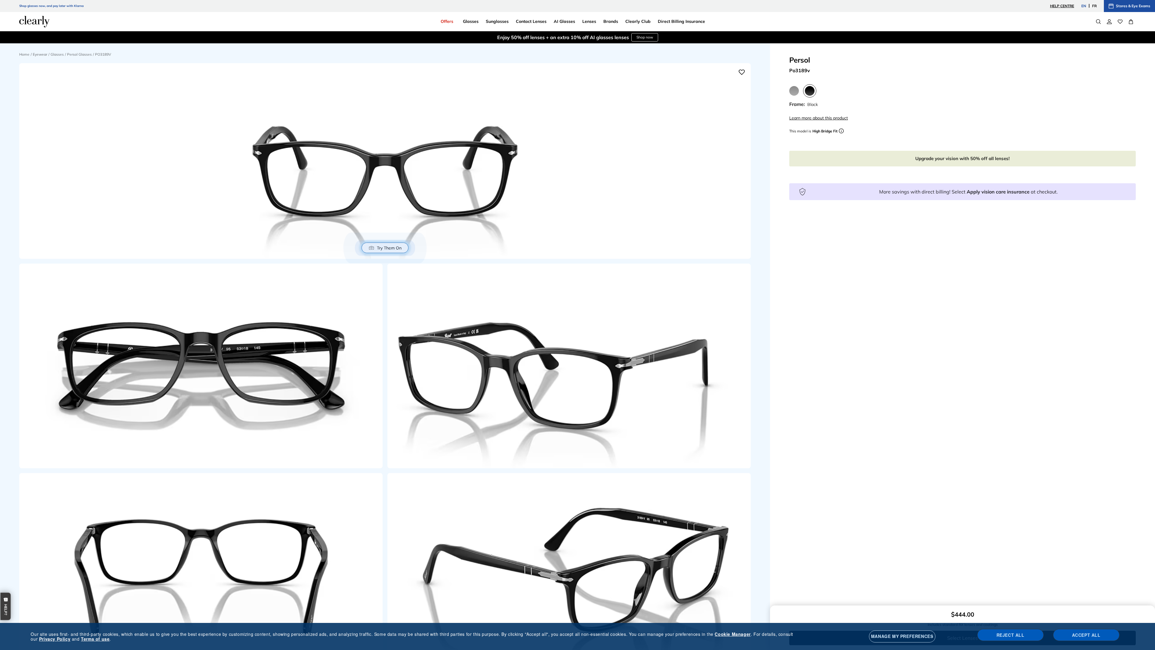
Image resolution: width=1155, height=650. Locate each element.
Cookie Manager (732, 634)
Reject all (1010, 635)
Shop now (644, 37)
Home (24, 54)
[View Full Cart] (1131, 21)
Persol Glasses (79, 54)
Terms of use (95, 639)
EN (1083, 6)
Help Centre (1062, 6)
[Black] (810, 91)
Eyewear (40, 54)
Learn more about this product (818, 118)
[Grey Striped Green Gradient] (794, 91)
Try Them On (389, 248)
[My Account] (1109, 21)
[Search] (1098, 21)
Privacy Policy (54, 639)
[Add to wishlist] (742, 72)
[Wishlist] (1120, 21)
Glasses (57, 54)
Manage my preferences (902, 636)
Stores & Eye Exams (1133, 6)
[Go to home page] (34, 21)
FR (1094, 6)
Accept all (1086, 635)
